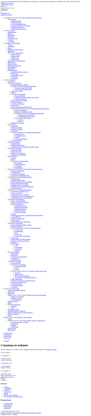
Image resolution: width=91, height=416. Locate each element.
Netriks (15, 414)
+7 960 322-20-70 (6, 358)
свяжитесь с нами (51, 349)
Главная (6, 341)
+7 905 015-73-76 (6, 374)
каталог (6, 14)
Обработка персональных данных (31, 413)
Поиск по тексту (6, 8)
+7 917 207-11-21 (6, 366)
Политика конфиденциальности (10, 413)
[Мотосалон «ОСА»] (7, 3)
